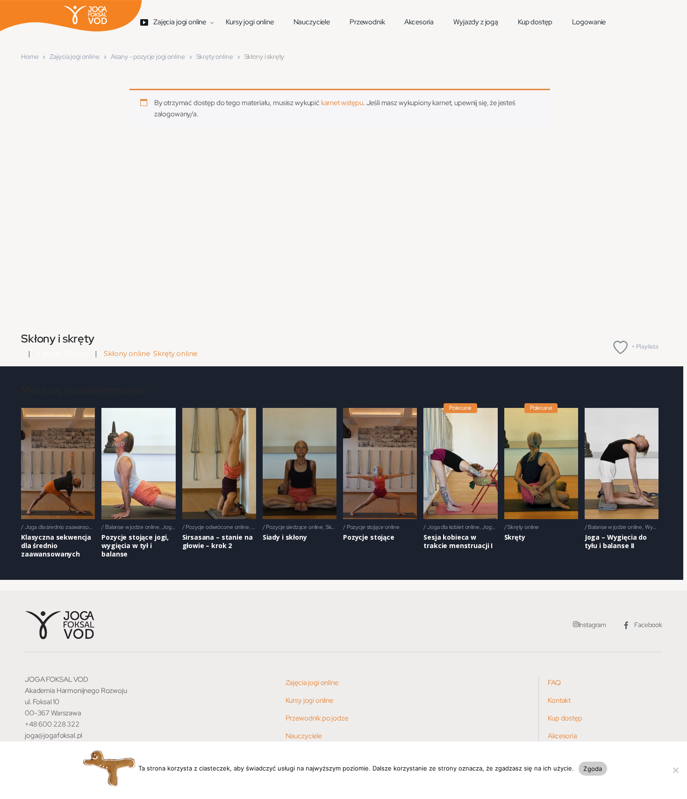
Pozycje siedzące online (294, 527)
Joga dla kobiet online (453, 527)
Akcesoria (419, 22)
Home (29, 56)
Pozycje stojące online (373, 527)
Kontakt (559, 700)
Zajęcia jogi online (74, 56)
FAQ (554, 682)
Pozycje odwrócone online (217, 527)
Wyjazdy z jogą (475, 22)
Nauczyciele (311, 22)
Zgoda (592, 768)
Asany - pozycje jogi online (148, 56)
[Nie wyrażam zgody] (675, 770)
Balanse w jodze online (132, 527)
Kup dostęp (535, 22)
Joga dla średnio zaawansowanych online (74, 527)
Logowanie (589, 22)
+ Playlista (644, 346)
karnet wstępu (342, 102)
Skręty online (214, 56)
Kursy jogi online (249, 22)
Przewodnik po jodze (317, 718)
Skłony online (127, 353)
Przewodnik (367, 22)
